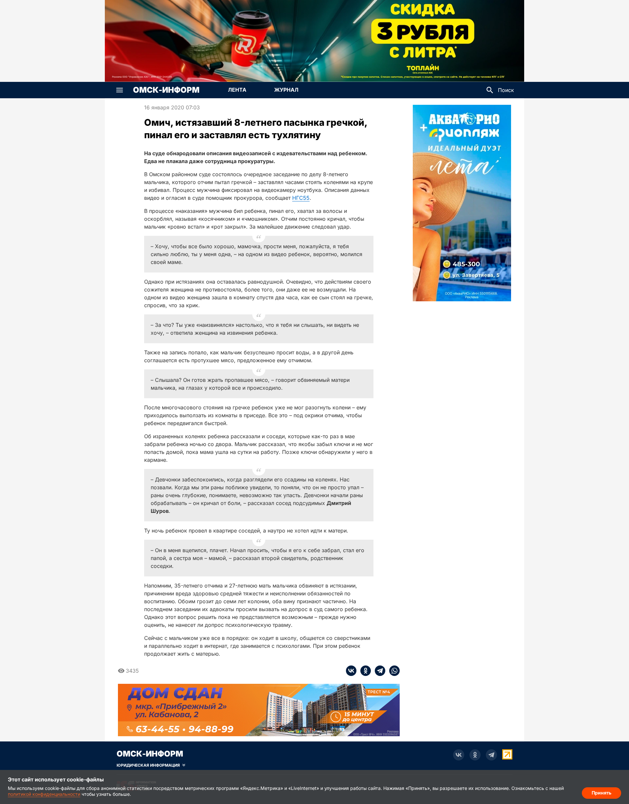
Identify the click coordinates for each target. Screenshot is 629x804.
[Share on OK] (363, 670)
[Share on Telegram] (378, 670)
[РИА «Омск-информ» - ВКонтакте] (458, 754)
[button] (119, 90)
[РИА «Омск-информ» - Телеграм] (491, 754)
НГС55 (301, 198)
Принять (601, 792)
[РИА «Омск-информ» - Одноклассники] (475, 754)
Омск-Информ (166, 90)
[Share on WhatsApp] (392, 670)
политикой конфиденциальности (44, 794)
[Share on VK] (351, 670)
